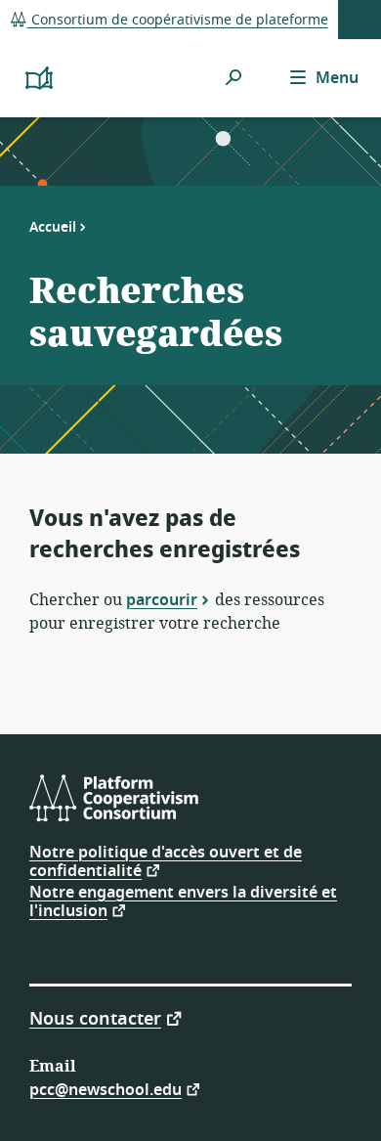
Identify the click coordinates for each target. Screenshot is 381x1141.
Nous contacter (95, 1017)
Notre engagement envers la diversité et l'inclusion (183, 902)
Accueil (52, 227)
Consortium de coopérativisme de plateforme (177, 20)
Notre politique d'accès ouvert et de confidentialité (165, 862)
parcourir (161, 599)
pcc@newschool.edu (105, 1088)
